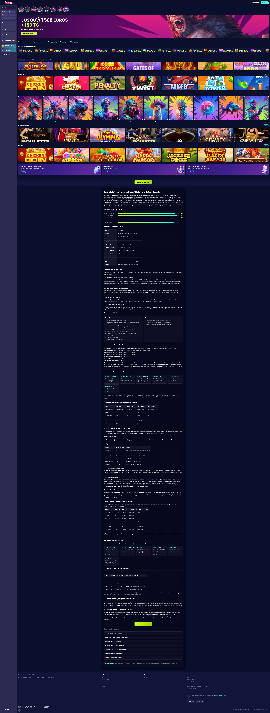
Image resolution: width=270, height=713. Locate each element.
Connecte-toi (255, 2)
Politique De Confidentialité (192, 684)
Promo (3, 18)
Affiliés (188, 677)
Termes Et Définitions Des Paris (193, 681)
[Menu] (2, 2)
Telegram (200, 701)
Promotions (104, 681)
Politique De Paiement (191, 688)
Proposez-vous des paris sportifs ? (114, 653)
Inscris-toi (264, 2)
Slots (33, 59)
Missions (103, 686)
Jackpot (44, 59)
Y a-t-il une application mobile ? (113, 657)
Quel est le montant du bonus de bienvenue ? (116, 637)
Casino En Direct (105, 679)
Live (38, 59)
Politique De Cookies (191, 690)
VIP (8, 18)
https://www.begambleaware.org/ (219, 695)
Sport (145, 677)
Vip (102, 684)
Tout (28, 59)
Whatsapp (191, 701)
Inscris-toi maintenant (29, 33)
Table (50, 59)
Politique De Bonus (191, 693)
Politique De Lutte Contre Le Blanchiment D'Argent (197, 686)
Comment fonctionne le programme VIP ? (116, 649)
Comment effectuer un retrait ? (113, 641)
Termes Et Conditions (191, 679)
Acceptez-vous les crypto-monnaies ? (115, 645)
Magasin (13, 18)
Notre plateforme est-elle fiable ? (114, 633)
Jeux (103, 677)
